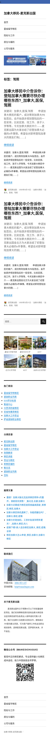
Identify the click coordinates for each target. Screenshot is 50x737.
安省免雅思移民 (11, 411)
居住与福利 (9, 41)
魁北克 (7, 467)
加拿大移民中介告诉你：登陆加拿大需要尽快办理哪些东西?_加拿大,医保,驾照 (24, 98)
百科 (6, 475)
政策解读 (8, 452)
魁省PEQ (8, 404)
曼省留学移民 (10, 28)
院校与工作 (9, 35)
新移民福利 (9, 463)
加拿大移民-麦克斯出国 (20, 13)
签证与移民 (9, 460)
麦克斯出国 (12, 189)
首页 (6, 22)
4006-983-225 (21, 582)
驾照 (16, 192)
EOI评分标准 (10, 400)
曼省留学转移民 (11, 393)
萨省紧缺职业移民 (12, 419)
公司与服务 (9, 48)
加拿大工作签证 (11, 415)
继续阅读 (9, 145)
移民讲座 (8, 456)
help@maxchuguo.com (24, 586)
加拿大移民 (37, 189)
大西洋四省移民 (11, 408)
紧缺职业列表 (10, 396)
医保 (11, 192)
